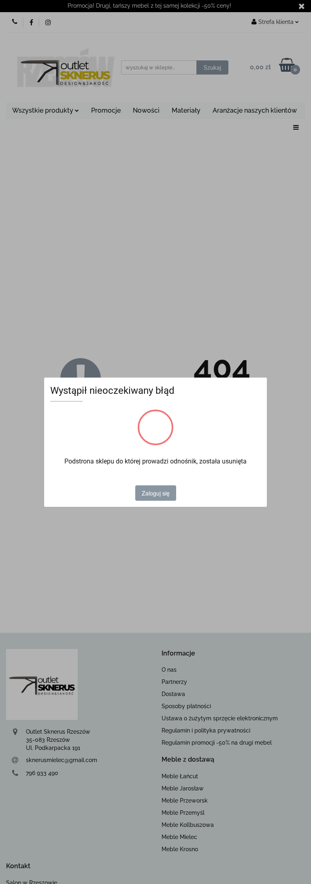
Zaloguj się (156, 493)
